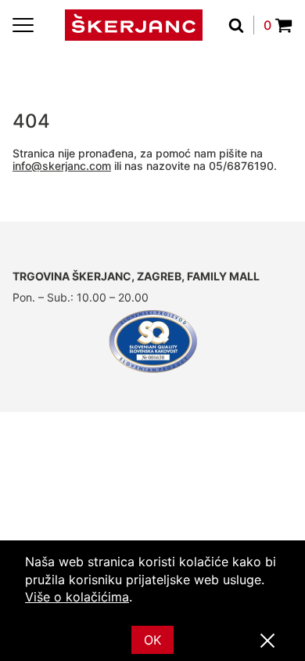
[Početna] (134, 25)
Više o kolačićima (77, 597)
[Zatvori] (267, 641)
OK (152, 640)
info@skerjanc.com (62, 165)
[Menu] (23, 25)
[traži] (241, 25)
